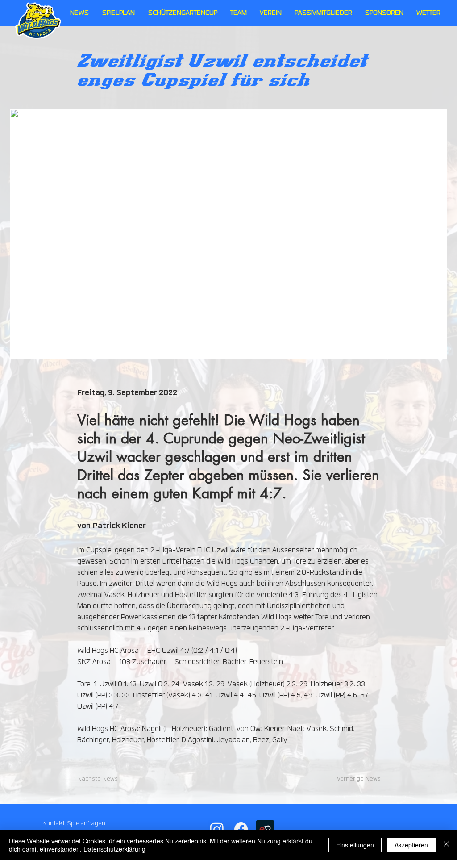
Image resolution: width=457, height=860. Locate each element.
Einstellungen (355, 844)
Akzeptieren (411, 844)
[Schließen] (446, 845)
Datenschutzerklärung (114, 848)
